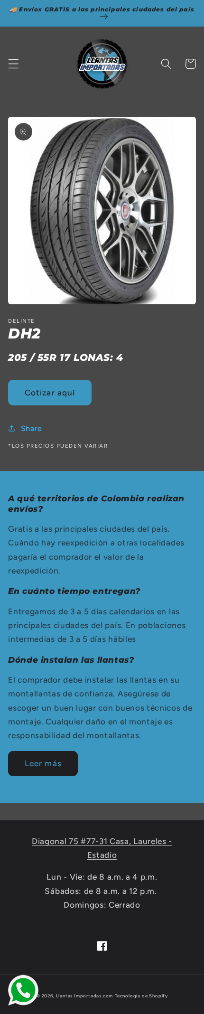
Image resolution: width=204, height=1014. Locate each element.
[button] (13, 64)
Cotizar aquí (50, 392)
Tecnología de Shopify (141, 995)
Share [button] (31, 428)
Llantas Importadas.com (84, 995)
